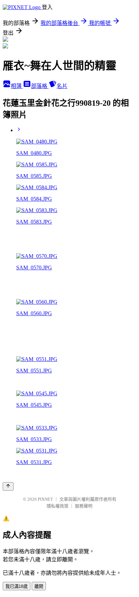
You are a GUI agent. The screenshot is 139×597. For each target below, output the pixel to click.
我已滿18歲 (16, 586)
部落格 (40, 86)
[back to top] (8, 486)
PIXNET (45, 499)
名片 (62, 86)
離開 (38, 586)
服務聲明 (83, 505)
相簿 (17, 86)
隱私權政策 (57, 505)
